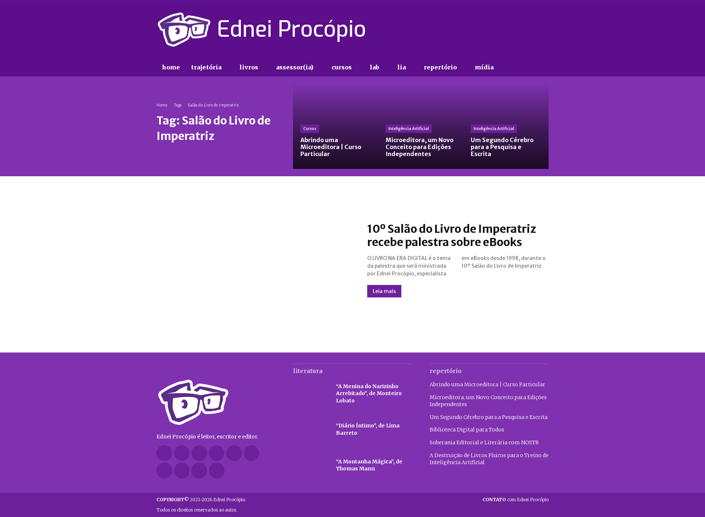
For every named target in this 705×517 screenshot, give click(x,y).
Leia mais (384, 291)
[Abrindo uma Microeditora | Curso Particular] (335, 126)
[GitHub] (182, 453)
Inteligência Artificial (408, 128)
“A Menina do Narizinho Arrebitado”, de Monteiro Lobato (369, 393)
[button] (514, 67)
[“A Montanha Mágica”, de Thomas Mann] (311, 465)
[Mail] (234, 453)
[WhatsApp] (199, 470)
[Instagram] (505, 29)
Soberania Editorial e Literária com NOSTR (484, 442)
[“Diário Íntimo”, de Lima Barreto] (311, 429)
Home (161, 105)
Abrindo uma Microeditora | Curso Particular (487, 384)
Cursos (309, 128)
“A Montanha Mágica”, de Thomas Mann (369, 465)
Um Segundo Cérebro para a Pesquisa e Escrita (488, 417)
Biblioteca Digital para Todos (467, 429)
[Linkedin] (217, 453)
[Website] (182, 470)
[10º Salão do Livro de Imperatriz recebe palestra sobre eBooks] (254, 259)
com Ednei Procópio (515, 499)
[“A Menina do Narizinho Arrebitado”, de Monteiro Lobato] (311, 393)
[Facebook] (492, 29)
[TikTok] (518, 29)
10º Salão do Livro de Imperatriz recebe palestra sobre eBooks (451, 235)
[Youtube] (544, 29)
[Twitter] (531, 29)
